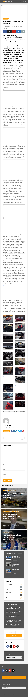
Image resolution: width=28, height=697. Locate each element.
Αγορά (5, 511)
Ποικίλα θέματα (12, 490)
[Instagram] (11, 646)
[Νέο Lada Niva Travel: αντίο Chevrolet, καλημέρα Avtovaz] (8, 564)
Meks (15, 694)
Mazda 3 (9, 411)
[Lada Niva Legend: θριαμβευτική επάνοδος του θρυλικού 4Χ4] (8, 557)
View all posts (6, 431)
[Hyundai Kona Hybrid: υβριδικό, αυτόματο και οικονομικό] (8, 570)
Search (14, 635)
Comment (4, 448)
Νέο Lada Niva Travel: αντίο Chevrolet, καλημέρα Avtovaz (17, 564)
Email (4, 469)
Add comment (19, 26)
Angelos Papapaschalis (9, 504)
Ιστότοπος (4, 474)
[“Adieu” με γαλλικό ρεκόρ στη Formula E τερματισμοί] (14, 497)
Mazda (4, 411)
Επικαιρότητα (16, 511)
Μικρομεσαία (15, 411)
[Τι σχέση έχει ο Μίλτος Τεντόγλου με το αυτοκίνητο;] (14, 539)
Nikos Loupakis (7, 26)
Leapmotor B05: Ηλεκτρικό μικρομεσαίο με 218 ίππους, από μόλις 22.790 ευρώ (13, 620)
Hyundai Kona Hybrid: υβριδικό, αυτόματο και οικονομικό (16, 571)
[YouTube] (14, 646)
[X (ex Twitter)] (17, 646)
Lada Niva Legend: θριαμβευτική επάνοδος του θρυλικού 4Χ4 (16, 557)
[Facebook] (7, 646)
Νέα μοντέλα (5, 18)
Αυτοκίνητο (6, 490)
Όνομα (4, 464)
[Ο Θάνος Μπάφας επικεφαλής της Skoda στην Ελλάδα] (14, 518)
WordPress (23, 694)
